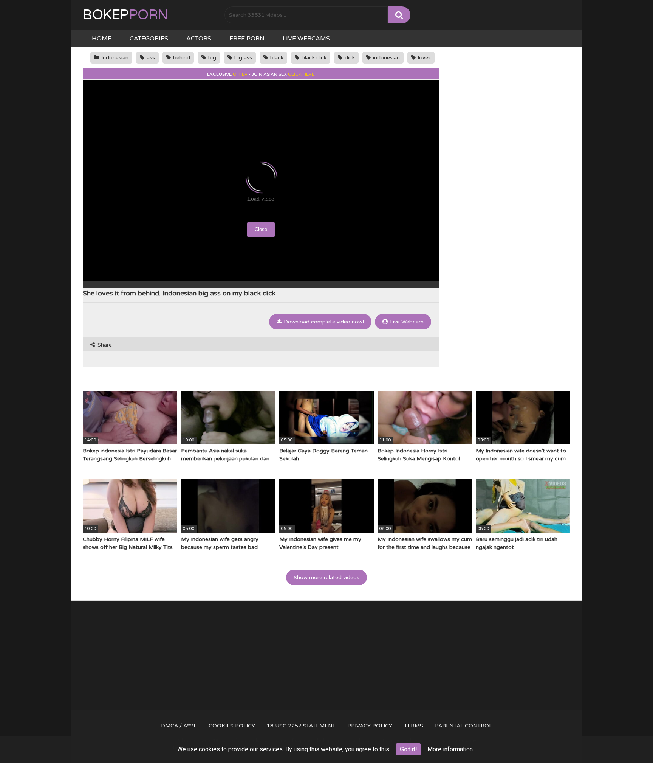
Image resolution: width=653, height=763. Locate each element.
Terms (413, 726)
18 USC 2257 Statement (301, 726)
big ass (242, 57)
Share (104, 345)
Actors (198, 38)
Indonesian (114, 57)
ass (150, 57)
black (276, 57)
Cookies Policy (232, 726)
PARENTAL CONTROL (463, 726)
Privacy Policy (369, 726)
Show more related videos (326, 577)
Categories (149, 38)
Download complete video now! (323, 322)
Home (101, 38)
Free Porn (247, 38)
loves (423, 57)
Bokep (125, 15)
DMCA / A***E (179, 726)
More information (450, 749)
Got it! (408, 749)
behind (181, 57)
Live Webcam (406, 322)
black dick (313, 57)
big (211, 57)
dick (349, 57)
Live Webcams (306, 38)
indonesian (385, 57)
